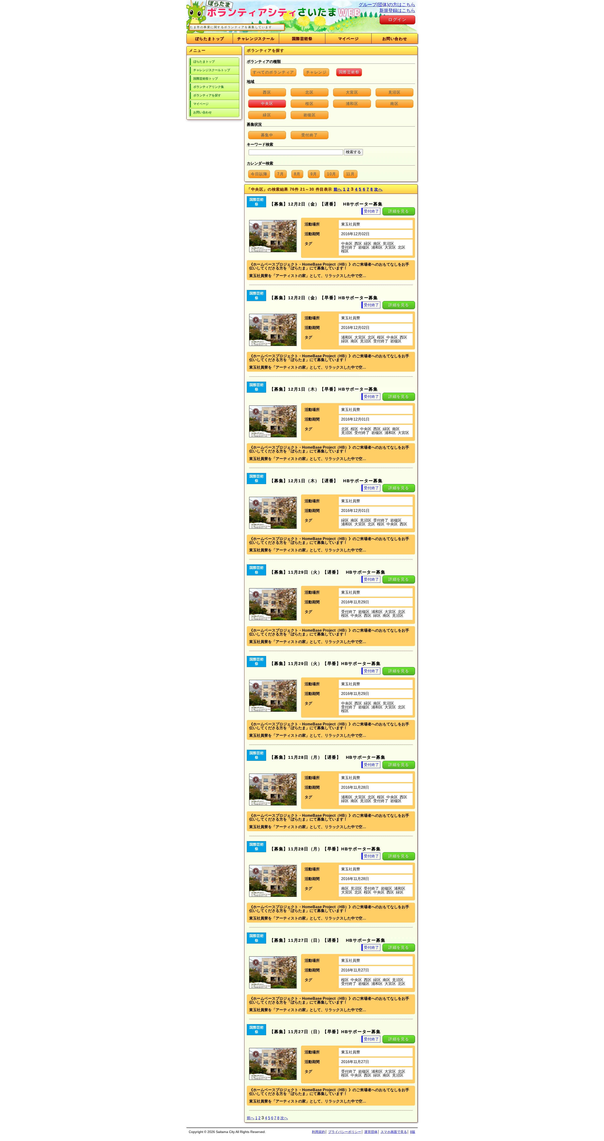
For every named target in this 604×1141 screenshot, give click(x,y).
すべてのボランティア (273, 72)
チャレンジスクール (255, 39)
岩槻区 (309, 115)
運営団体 (371, 1132)
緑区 (267, 115)
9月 (313, 174)
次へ (378, 189)
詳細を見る (398, 211)
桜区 (309, 104)
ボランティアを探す (207, 95)
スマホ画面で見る (394, 1132)
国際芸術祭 (302, 39)
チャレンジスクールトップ (211, 70)
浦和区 (352, 104)
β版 (412, 1132)
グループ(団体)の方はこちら (387, 4)
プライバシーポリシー (344, 1132)
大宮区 (352, 92)
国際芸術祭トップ (205, 78)
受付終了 (309, 135)
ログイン (397, 19)
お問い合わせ (394, 39)
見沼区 (394, 92)
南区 (394, 104)
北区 (309, 92)
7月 (280, 174)
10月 (331, 174)
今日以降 (259, 174)
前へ (338, 189)
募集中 (267, 135)
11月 (350, 174)
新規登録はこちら (397, 10)
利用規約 (318, 1132)
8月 (297, 174)
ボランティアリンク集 (208, 87)
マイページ (348, 39)
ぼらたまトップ (209, 39)
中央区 (267, 104)
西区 (267, 92)
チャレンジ (316, 72)
